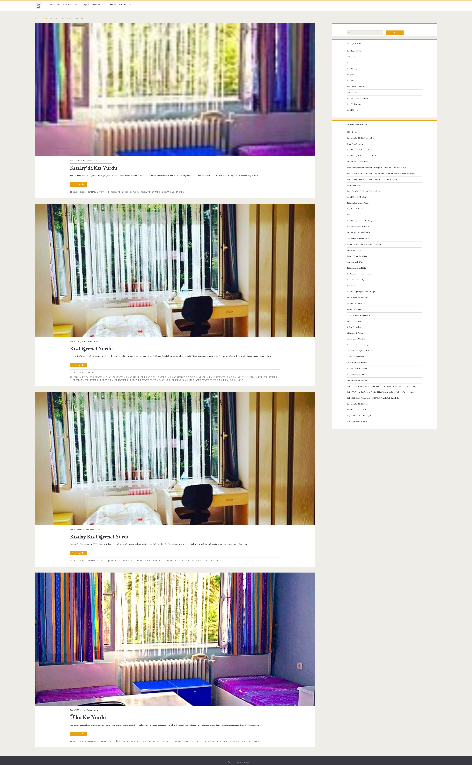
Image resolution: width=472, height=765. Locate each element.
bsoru (95, 161)
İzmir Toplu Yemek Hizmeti (357, 422)
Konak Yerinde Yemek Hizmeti (358, 227)
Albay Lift (350, 75)
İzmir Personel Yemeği (355, 374)
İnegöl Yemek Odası (354, 51)
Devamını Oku (79, 185)
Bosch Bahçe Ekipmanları (356, 87)
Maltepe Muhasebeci (354, 185)
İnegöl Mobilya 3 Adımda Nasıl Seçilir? (360, 221)
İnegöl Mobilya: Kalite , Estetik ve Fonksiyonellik (364, 244)
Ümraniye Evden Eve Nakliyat (357, 98)
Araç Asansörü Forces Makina (357, 298)
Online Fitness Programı (356, 357)
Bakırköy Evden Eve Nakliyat (357, 256)
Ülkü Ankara (157, 380)
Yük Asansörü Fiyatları (355, 333)
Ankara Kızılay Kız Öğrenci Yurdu (187, 377)
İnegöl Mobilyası (353, 110)
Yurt (101, 192)
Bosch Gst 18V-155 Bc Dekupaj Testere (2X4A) (363, 191)
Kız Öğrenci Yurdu (175, 270)
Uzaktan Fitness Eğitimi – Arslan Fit (360, 351)
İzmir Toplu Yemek (354, 104)
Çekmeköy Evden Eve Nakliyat (358, 380)
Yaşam (86, 5)
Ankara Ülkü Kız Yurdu (85, 380)
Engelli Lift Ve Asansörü (356, 209)
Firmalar (68, 5)
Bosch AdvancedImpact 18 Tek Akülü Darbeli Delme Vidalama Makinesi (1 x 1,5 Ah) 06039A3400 (381, 174)
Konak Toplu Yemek (354, 250)
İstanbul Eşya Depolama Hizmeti (358, 233)
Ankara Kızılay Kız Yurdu (263, 377)
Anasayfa (41, 19)
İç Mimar (350, 63)
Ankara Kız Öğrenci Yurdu (87, 377)
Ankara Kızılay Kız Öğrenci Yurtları (227, 377)
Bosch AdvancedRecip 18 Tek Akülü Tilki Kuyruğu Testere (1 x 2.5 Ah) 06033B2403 (376, 168)
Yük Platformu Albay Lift (356, 304)
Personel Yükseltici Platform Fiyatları (360, 138)
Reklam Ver (125, 5)
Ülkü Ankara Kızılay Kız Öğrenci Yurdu (187, 380)
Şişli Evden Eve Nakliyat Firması (358, 315)
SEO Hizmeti (352, 132)
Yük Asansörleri (353, 92)
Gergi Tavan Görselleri (355, 144)
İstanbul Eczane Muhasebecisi (358, 162)
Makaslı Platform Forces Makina (358, 215)
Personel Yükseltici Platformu (357, 404)
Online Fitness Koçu (354, 327)
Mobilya (96, 5)
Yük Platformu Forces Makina (357, 410)
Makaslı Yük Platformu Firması (358, 203)
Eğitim (83, 192)
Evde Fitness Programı (355, 309)
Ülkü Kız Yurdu (175, 639)
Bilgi (77, 5)
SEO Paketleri (352, 57)
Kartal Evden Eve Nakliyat (356, 280)
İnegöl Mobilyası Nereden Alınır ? (359, 197)
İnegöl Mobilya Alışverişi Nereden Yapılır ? (362, 292)
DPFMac (350, 81)
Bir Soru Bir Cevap (236, 762)
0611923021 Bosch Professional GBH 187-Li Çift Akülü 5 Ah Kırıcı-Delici (373, 398)
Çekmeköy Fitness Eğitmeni (357, 363)
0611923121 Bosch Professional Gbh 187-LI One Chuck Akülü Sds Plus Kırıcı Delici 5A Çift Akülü (381, 386)
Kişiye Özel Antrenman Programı (359, 345)
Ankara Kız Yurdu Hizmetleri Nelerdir (145, 377)
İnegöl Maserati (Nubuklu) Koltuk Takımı (361, 150)
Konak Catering (352, 286)
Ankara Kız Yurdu (113, 377)
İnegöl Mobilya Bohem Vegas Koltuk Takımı (362, 156)
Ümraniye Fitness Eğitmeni (357, 368)
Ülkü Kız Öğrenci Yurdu (223, 380)
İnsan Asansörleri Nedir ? (356, 262)
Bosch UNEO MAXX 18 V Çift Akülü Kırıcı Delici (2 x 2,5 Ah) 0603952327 (373, 179)
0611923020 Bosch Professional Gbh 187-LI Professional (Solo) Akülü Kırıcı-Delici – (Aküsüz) (381, 392)
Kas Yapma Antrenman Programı (359, 274)
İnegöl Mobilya (352, 69)
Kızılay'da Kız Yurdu (173, 192)
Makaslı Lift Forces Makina (356, 268)
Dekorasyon (109, 5)
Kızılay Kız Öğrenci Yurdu (125, 192)
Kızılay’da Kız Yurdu (175, 89)
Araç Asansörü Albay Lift (356, 339)
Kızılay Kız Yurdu (150, 192)
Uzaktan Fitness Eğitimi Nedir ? (358, 239)
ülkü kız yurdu (218, 561)
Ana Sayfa (55, 5)
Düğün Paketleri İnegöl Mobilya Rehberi (361, 416)
